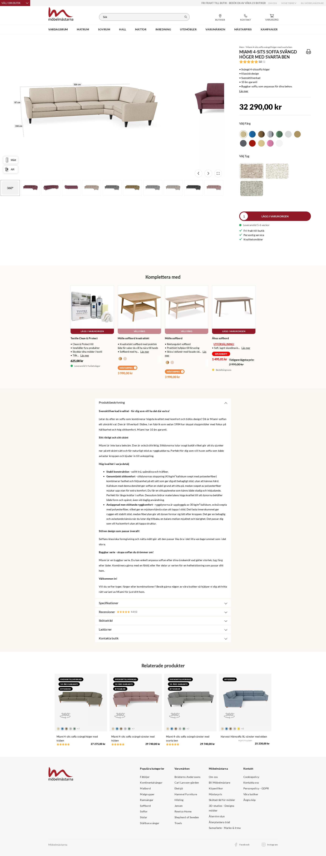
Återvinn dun (217, 816)
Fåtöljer (145, 776)
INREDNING (163, 29)
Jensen (179, 805)
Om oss (272, 3)
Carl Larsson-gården (187, 782)
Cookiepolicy (251, 776)
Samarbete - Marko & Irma (225, 827)
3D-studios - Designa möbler (221, 808)
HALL (122, 29)
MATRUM (83, 29)
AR (12, 169)
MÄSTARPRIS (243, 29)
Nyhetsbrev (288, 3)
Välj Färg (139, 331)
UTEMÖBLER (188, 29)
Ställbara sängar (149, 823)
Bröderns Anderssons (188, 776)
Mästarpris (215, 794)
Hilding (179, 799)
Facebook (244, 844)
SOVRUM (104, 29)
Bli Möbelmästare (312, 3)
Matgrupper (147, 794)
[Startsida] (60, 13)
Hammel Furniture (186, 794)
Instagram (272, 844)
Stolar (143, 817)
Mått (13, 160)
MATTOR (141, 29)
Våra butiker (250, 794)
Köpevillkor (216, 788)
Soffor (144, 811)
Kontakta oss (251, 782)
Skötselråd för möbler (222, 799)
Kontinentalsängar (151, 782)
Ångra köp (249, 799)
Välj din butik (11, 3)
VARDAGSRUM (58, 29)
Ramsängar (146, 799)
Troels (178, 823)
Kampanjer (269, 29)
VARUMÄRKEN (215, 29)
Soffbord (145, 805)
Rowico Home (183, 811)
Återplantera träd (219, 822)
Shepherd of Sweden (187, 817)
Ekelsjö (179, 788)
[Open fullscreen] (218, 173)
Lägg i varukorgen (275, 216)
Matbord (145, 788)
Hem (241, 47)
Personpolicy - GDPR (256, 788)
